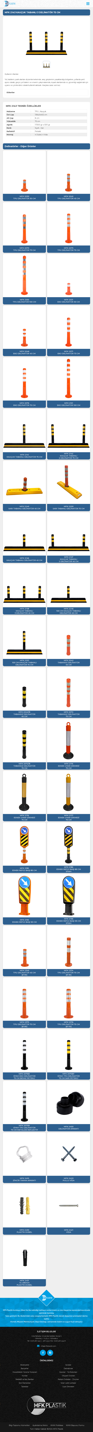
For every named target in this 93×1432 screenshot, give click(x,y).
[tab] (46, 64)
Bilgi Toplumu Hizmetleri (19, 1425)
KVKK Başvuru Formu (75, 1425)
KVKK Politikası (56, 1425)
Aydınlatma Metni (40, 1425)
